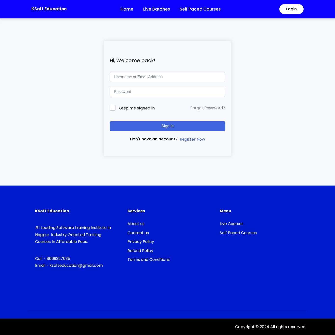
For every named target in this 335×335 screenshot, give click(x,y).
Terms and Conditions (149, 259)
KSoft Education (49, 9)
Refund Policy (140, 251)
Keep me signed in (136, 108)
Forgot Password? (207, 108)
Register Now (192, 139)
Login (291, 9)
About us (136, 224)
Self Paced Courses (200, 9)
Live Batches (156, 9)
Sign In (167, 126)
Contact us (138, 233)
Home (127, 9)
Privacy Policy (141, 241)
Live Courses (232, 224)
